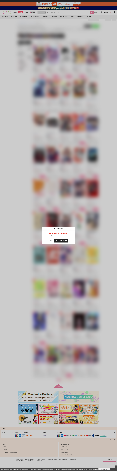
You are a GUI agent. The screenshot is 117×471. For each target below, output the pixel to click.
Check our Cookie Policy (93, 469)
